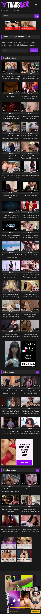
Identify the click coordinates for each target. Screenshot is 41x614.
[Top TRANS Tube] (17, 5)
